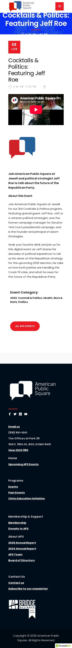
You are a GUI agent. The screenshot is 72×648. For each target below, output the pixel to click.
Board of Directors (21, 560)
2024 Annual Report (22, 548)
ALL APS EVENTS (25, 326)
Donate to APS (18, 528)
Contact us (16, 583)
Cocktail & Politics (30, 298)
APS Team (15, 554)
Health (47, 298)
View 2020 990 (18, 450)
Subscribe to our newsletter (28, 589)
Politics (23, 302)
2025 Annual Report (22, 543)
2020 (13, 298)
